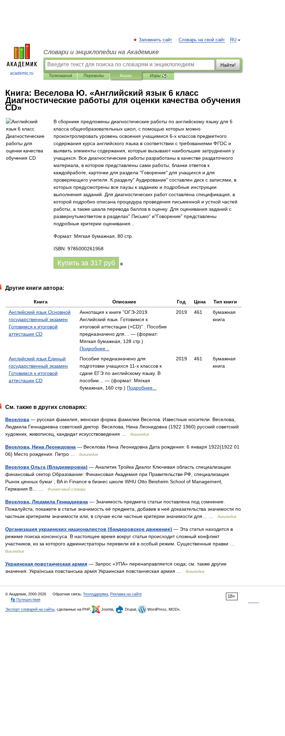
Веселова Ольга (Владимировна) (46, 467)
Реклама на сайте (126, 594)
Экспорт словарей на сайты (30, 609)
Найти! (228, 65)
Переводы (93, 75)
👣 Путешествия (25, 599)
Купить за (86, 263)
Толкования (60, 75)
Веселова (17, 419)
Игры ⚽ (158, 75)
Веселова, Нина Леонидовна (40, 447)
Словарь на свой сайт (202, 39)
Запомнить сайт (155, 39)
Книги (126, 75)
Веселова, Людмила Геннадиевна (46, 501)
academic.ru (21, 73)
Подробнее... (94, 348)
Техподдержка (95, 594)
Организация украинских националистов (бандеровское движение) (88, 529)
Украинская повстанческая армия (46, 564)
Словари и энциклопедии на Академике (101, 52)
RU (233, 39)
